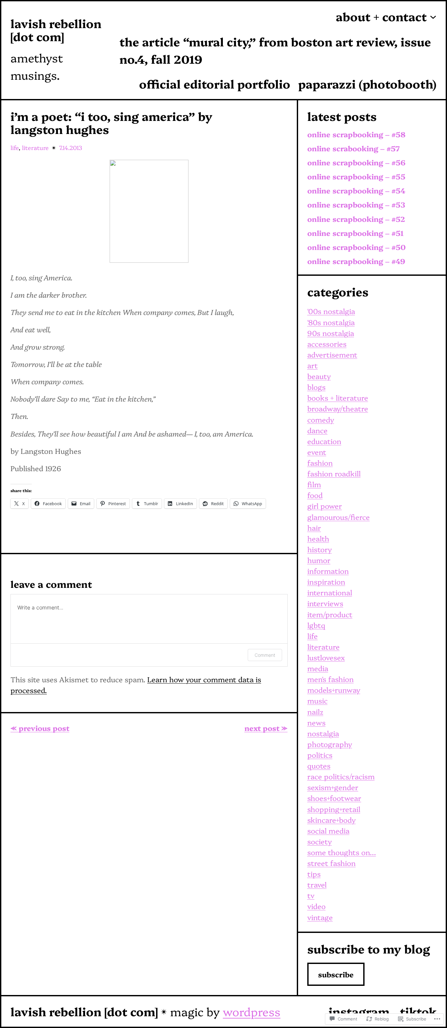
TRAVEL (317, 884)
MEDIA (317, 668)
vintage (320, 917)
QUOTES (319, 765)
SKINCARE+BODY (331, 820)
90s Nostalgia (330, 333)
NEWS (316, 722)
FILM (314, 484)
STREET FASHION (331, 863)
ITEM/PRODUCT (329, 614)
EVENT (316, 452)
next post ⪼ (266, 728)
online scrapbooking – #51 (355, 233)
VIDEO (316, 906)
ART (312, 365)
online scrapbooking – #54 (356, 191)
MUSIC (317, 700)
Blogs (316, 387)
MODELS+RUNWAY (333, 690)
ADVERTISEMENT (332, 354)
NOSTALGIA (323, 733)
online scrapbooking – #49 (356, 261)
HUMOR (319, 560)
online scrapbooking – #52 (356, 219)
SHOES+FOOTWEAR (334, 798)
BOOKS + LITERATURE (337, 397)
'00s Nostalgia (331, 311)
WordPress (251, 1011)
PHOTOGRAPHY (329, 744)
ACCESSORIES (327, 344)
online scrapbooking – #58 (356, 134)
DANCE (317, 430)
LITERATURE (35, 147)
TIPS (314, 874)
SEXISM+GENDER (332, 787)
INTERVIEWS (325, 603)
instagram (359, 1011)
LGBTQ (316, 625)
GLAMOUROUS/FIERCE (338, 517)
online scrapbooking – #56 (356, 162)
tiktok (418, 1011)
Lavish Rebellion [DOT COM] (55, 29)
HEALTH (318, 538)
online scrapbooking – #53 (356, 205)
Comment (265, 655)
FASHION (320, 462)
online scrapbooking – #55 (356, 177)
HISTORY (319, 549)
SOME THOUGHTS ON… (341, 852)
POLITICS (319, 755)
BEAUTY (319, 376)
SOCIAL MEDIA (328, 830)
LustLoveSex (326, 657)
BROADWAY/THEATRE (337, 408)
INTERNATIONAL (329, 592)
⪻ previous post (39, 728)
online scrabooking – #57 (353, 148)
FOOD (315, 495)
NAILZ (315, 711)
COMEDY (320, 419)
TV (310, 895)
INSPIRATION (326, 581)
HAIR (314, 527)
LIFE (14, 147)
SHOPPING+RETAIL (333, 809)
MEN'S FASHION (330, 679)
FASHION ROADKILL (334, 473)
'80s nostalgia (331, 322)
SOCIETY (319, 841)
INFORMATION (328, 571)
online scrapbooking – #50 (356, 247)
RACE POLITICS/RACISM (341, 776)
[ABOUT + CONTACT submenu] (433, 16)
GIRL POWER (324, 506)
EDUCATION (324, 441)
